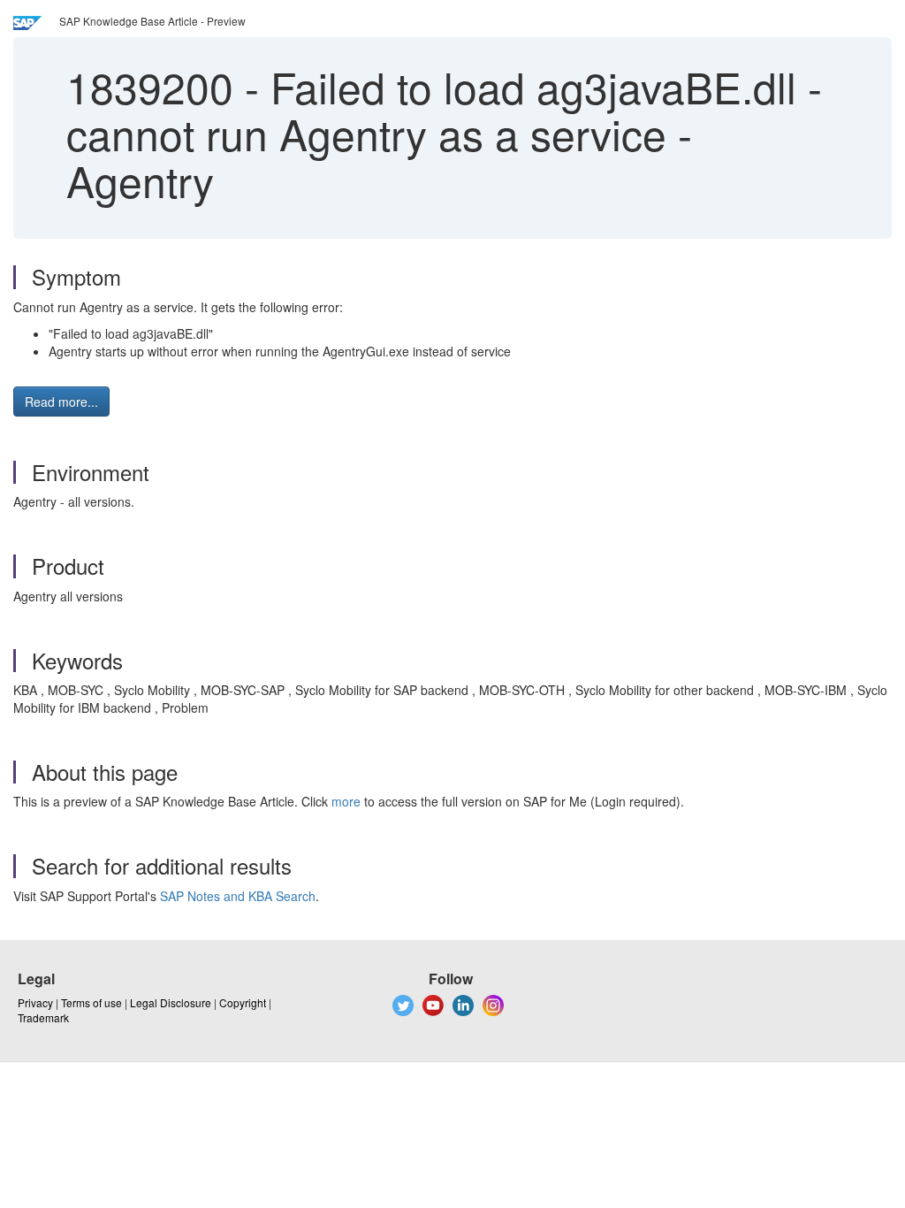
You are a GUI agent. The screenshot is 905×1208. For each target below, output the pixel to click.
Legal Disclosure (170, 1002)
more (346, 801)
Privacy (35, 1002)
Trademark (43, 1017)
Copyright (242, 1002)
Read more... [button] (61, 401)
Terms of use (91, 1002)
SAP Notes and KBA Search (238, 896)
